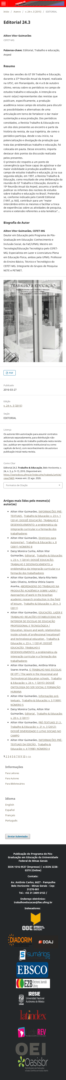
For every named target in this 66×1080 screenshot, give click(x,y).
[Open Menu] (3, 3)
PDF (10, 372)
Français (10, 815)
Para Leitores (12, 773)
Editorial (30, 555)
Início (6, 11)
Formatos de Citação (17, 485)
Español (10, 810)
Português (11, 820)
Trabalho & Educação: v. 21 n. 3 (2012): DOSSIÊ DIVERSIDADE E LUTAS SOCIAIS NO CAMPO (36, 731)
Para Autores (12, 778)
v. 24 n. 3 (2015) (33, 11)
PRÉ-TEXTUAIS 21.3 (50, 722)
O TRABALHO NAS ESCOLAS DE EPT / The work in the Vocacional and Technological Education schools (36, 674)
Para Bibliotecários (15, 783)
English (9, 804)
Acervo (17, 11)
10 (24, 756)
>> (29, 756)
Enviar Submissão (18, 836)
